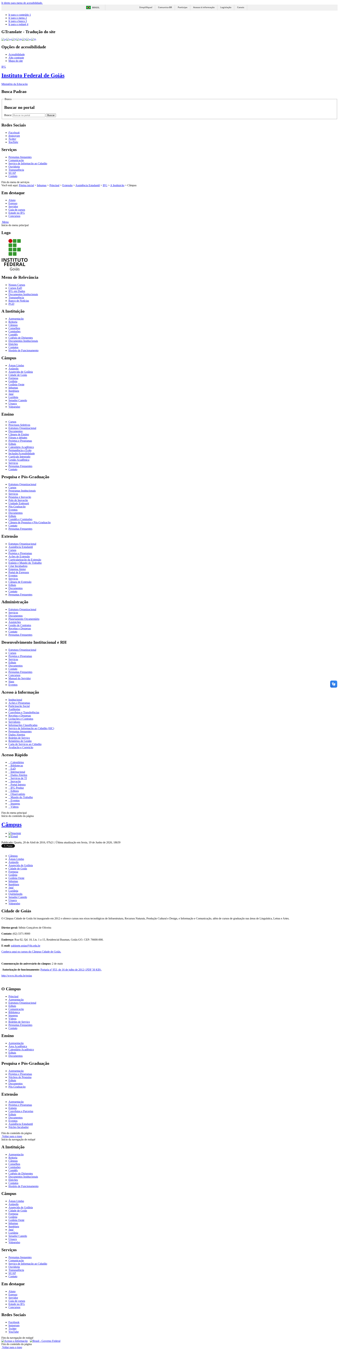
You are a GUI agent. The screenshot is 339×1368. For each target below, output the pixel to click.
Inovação (15, 781)
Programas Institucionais (22, 490)
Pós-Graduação (17, 506)
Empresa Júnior (17, 569)
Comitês (13, 334)
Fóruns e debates (17, 437)
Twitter (12, 1328)
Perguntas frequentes (20, 157)
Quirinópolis (15, 893)
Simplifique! (145, 7)
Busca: (8, 115)
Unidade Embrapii (18, 503)
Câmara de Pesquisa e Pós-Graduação (29, 522)
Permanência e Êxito (19, 450)
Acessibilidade (16, 54)
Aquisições (14, 622)
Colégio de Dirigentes (20, 337)
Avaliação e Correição (20, 747)
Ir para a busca (17, 21)
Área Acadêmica (17, 1046)
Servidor (13, 206)
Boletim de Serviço (19, 737)
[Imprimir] (14, 833)
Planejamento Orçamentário (23, 618)
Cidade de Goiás (17, 374)
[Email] (13, 836)
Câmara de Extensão (19, 581)
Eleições (13, 344)
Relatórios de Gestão (20, 740)
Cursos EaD (15, 287)
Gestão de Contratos (19, 625)
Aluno (12, 200)
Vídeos (14, 806)
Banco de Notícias (18, 300)
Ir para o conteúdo (19, 14)
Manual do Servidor (19, 678)
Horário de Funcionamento (23, 350)
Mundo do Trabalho (21, 797)
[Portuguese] (3, 39)
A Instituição (117, 185)
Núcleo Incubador (18, 1127)
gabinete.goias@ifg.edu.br (25, 945)
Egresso (12, 203)
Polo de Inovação (18, 500)
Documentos (15, 431)
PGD (11, 303)
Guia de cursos (16, 209)
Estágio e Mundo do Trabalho (25, 562)
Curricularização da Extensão (24, 559)
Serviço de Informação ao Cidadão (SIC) (31, 728)
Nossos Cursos (16, 284)
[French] (14, 39)
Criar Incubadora (17, 565)
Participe (182, 7)
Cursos (12, 421)
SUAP (12, 172)
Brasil (96, 7)
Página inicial (26, 185)
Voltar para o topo (11, 1136)
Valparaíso (14, 406)
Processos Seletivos (19, 424)
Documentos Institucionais (23, 294)
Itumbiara (13, 390)
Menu (5, 222)
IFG (105, 185)
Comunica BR (165, 7)
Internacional (17, 771)
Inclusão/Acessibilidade (21, 453)
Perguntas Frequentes (20, 466)
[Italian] (24, 39)
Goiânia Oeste (16, 384)
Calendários (17, 762)
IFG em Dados (16, 291)
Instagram (13, 1325)
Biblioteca (14, 1012)
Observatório (17, 794)
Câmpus (13, 325)
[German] (19, 39)
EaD (13, 768)
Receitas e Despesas (19, 628)
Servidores (14, 721)
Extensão (67, 185)
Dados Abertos (16, 734)
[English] (9, 39)
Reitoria (12, 321)
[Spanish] (28, 39)
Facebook (13, 1322)
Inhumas (41, 185)
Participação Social (19, 706)
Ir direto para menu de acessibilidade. (22, 2)
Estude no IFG (16, 212)
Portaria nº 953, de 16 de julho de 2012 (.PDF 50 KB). (71, 969)
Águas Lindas (16, 365)
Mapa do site (15, 60)
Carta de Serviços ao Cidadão (24, 744)
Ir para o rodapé (18, 24)
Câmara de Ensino (18, 434)
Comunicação (16, 160)
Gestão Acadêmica (18, 459)
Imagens (15, 803)
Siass (11, 681)
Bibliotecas (16, 765)
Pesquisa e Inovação (19, 497)
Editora (14, 790)
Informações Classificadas (22, 725)
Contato (12, 176)
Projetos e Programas (20, 440)
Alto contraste (16, 57)
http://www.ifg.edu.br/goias (16, 975)
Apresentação (16, 318)
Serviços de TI (18, 778)
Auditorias (14, 709)
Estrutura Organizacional (22, 428)
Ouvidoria (14, 166)
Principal (54, 185)
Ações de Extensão (19, 556)
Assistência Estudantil (87, 185)
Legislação (225, 7)
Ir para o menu (17, 17)
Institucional (15, 699)
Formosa (13, 378)
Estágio (12, 1108)
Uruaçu (12, 403)
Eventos (12, 509)
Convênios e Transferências (23, 712)
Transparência (16, 169)
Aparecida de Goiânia (20, 371)
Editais (12, 443)
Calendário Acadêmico (21, 447)
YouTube (13, 1331)
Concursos (14, 216)
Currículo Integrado (19, 456)
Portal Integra (18, 784)
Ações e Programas (19, 702)
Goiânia (12, 381)
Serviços (13, 462)
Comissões (14, 331)
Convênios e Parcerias (20, 1111)
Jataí (10, 393)
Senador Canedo (17, 400)
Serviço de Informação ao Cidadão (27, 163)
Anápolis (13, 368)
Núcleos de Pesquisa (19, 1077)
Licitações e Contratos (20, 718)
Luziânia (13, 397)
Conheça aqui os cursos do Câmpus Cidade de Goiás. (31, 951)
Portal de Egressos (18, 572)
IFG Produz (17, 787)
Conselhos (14, 328)
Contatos (13, 347)
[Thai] (33, 39)
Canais (240, 7)
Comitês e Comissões (20, 519)
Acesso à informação (204, 7)
